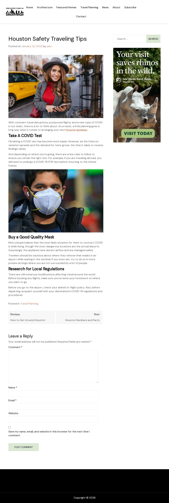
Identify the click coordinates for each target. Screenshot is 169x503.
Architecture (44, 7)
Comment (15, 347)
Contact (81, 16)
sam (49, 46)
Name (12, 387)
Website (13, 413)
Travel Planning (89, 7)
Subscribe (130, 7)
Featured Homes (66, 7)
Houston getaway (76, 130)
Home (29, 7)
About (116, 7)
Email (12, 400)
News (105, 7)
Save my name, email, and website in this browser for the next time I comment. (49, 433)
